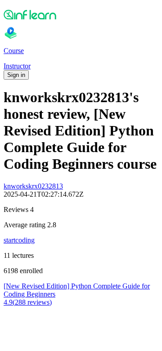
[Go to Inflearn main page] (81, 14)
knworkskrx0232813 (33, 186)
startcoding (19, 240)
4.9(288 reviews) (28, 302)
